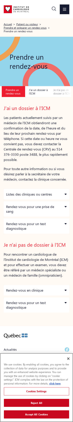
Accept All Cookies (36, 414)
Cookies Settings (36, 391)
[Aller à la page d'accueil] (16, 9)
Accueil (8, 24)
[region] (36, 387)
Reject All (36, 403)
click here (55, 383)
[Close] (68, 358)
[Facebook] (67, 349)
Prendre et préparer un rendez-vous (25, 27)
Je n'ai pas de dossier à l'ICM (62, 91)
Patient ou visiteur (27, 24)
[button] (54, 9)
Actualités (10, 349)
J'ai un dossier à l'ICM (38, 91)
